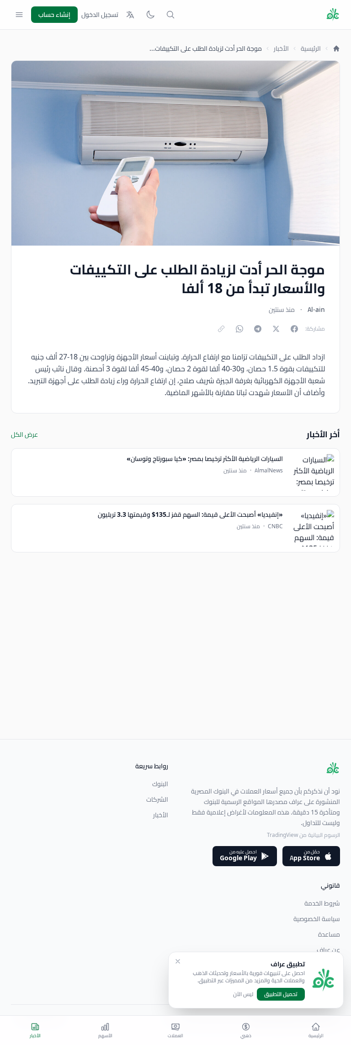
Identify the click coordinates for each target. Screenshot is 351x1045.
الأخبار (281, 48)
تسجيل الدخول (99, 14)
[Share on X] (276, 329)
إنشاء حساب (54, 15)
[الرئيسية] (336, 48)
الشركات (157, 799)
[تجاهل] (177, 961)
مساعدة (329, 934)
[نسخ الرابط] (221, 329)
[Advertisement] (175, 675)
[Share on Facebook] (294, 329)
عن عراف (328, 950)
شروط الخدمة (322, 903)
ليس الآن (243, 994)
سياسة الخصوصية (316, 919)
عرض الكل (24, 434)
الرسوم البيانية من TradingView (303, 835)
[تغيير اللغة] (130, 14)
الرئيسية (311, 48)
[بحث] (170, 14)
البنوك (160, 784)
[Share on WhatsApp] (239, 329)
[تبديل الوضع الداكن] (150, 14)
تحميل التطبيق (281, 994)
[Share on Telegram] (257, 329)
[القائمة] (19, 14)
